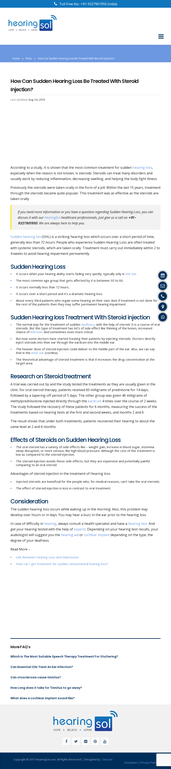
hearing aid (70, 535)
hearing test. (138, 523)
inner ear (37, 353)
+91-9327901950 (94, 4)
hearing (50, 523)
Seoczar (107, 759)
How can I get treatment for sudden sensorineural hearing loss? (62, 564)
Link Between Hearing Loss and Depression (47, 557)
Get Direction (158, 306)
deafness (87, 324)
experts (80, 529)
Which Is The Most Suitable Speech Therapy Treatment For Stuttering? (64, 656)
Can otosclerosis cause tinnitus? (35, 677)
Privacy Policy (148, 762)
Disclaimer (131, 762)
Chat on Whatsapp (154, 316)
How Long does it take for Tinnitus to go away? (46, 688)
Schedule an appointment (149, 274)
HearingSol (52, 217)
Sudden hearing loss (26, 236)
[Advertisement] (85, 134)
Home (16, 58)
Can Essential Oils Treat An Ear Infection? (41, 667)
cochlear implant (97, 535)
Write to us (160, 285)
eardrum (94, 401)
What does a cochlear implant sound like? (42, 698)
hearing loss (142, 167)
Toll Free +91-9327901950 (148, 295)
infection (36, 332)
